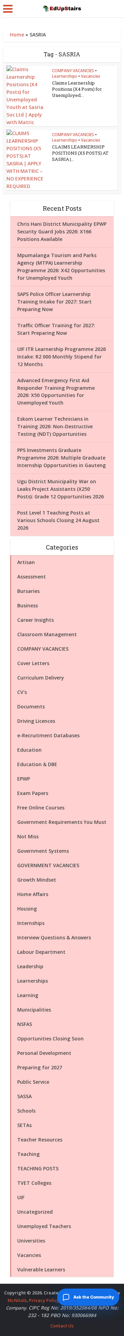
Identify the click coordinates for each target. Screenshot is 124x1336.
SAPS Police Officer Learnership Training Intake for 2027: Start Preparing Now (54, 301)
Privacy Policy (44, 1300)
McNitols (17, 1300)
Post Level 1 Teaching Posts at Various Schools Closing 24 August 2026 (58, 520)
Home (17, 34)
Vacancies (90, 76)
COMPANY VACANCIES (73, 71)
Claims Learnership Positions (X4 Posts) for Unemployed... (77, 89)
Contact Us (62, 1326)
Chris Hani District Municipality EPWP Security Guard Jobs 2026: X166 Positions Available (61, 231)
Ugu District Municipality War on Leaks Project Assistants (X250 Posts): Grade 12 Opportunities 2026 (60, 489)
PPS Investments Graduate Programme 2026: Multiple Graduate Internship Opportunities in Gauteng (61, 457)
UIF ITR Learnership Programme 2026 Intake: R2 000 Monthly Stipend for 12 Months (61, 356)
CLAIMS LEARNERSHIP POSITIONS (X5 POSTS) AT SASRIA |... (80, 153)
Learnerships (64, 76)
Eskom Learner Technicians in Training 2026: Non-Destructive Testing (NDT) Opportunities (55, 426)
